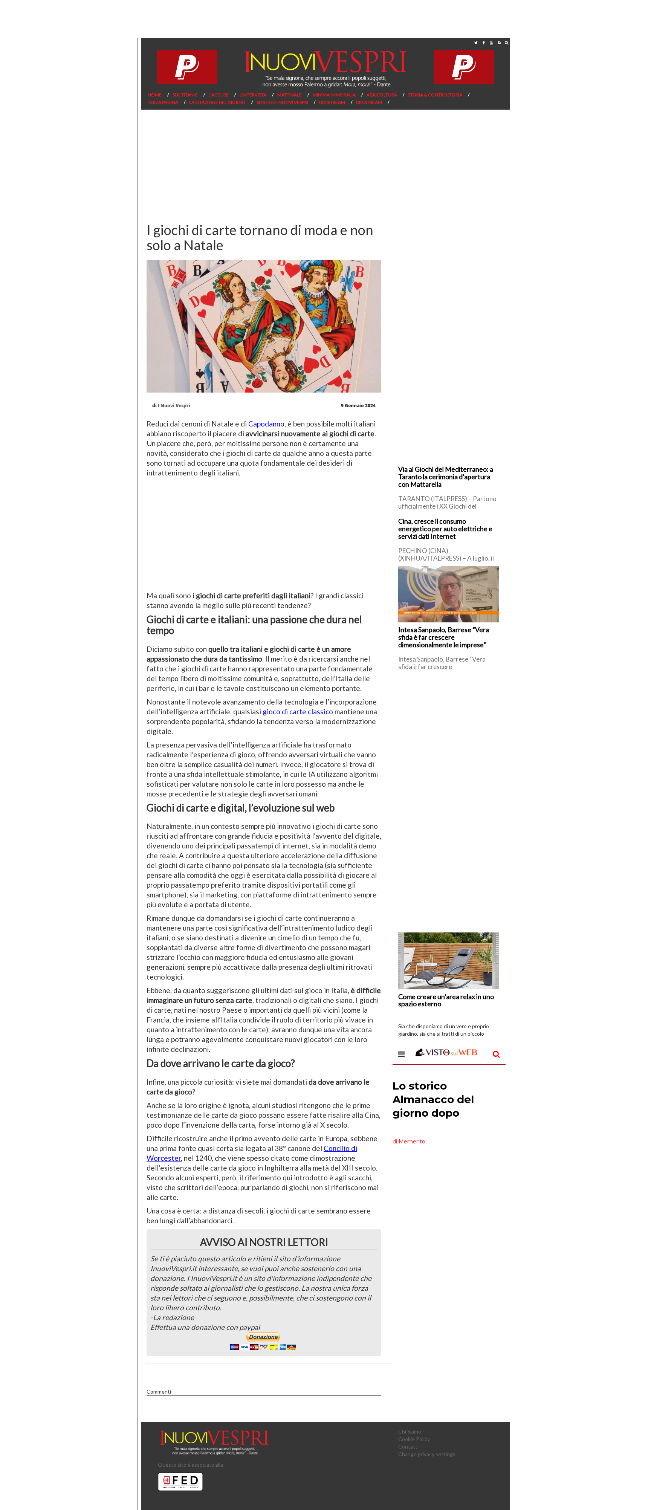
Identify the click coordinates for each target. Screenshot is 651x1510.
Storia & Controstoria (435, 95)
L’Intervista (253, 95)
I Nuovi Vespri (174, 405)
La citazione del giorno (217, 102)
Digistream (332, 102)
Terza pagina (163, 102)
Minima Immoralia (334, 95)
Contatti (408, 1446)
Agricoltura (382, 95)
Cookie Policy (414, 1439)
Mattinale (289, 95)
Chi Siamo (409, 1431)
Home (155, 95)
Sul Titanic (185, 95)
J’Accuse (219, 95)
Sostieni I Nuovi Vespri (282, 102)
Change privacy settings (426, 1454)
